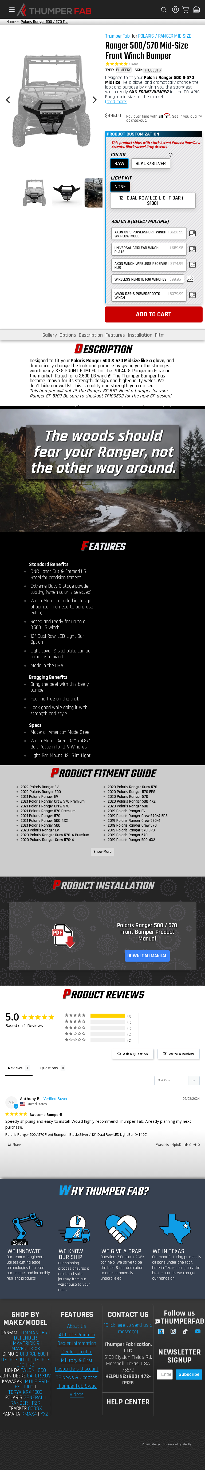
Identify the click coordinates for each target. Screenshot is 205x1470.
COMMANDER (33, 1332)
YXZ (44, 1414)
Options (68, 335)
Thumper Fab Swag (77, 1386)
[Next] (94, 100)
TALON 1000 (33, 1370)
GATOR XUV (39, 1375)
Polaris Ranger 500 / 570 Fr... (44, 21)
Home (11, 21)
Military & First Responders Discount (76, 1364)
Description (91, 335)
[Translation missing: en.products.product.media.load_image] (34, 193)
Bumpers (123, 70)
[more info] (170, 154)
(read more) (116, 101)
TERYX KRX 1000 (25, 1392)
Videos (77, 1394)
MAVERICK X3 (25, 1348)
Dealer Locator (76, 1351)
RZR (36, 1403)
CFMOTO (10, 1354)
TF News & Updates (76, 1377)
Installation (140, 335)
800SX (35, 1408)
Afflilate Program (77, 1334)
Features (115, 335)
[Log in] (175, 9)
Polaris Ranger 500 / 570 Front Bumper (36, 1134)
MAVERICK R (26, 1343)
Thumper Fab (117, 36)
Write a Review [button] (181, 1053)
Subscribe (189, 1374)
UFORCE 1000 (15, 1359)
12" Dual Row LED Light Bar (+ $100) (152, 200)
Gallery (49, 335)
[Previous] (8, 100)
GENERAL (33, 1397)
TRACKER (18, 1408)
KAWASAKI (12, 1382)
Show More (102, 851)
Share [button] (16, 1144)
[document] (51, 99)
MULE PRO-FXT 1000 (32, 1384)
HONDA (12, 1370)
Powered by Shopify (180, 1444)
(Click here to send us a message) (128, 1328)
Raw (119, 163)
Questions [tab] (49, 1067)
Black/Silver (151, 163)
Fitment (163, 335)
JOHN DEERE (13, 1376)
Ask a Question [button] (135, 1053)
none (120, 186)
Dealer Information (76, 1343)
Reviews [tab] (15, 1067)
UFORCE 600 (33, 1354)
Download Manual (147, 956)
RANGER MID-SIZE (174, 36)
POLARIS (146, 36)
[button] (9, 9)
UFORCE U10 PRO (33, 1362)
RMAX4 (29, 1414)
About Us (76, 1326)
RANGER (19, 1403)
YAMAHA (11, 1414)
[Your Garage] (196, 9)
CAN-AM (9, 1333)
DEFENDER (25, 1337)
